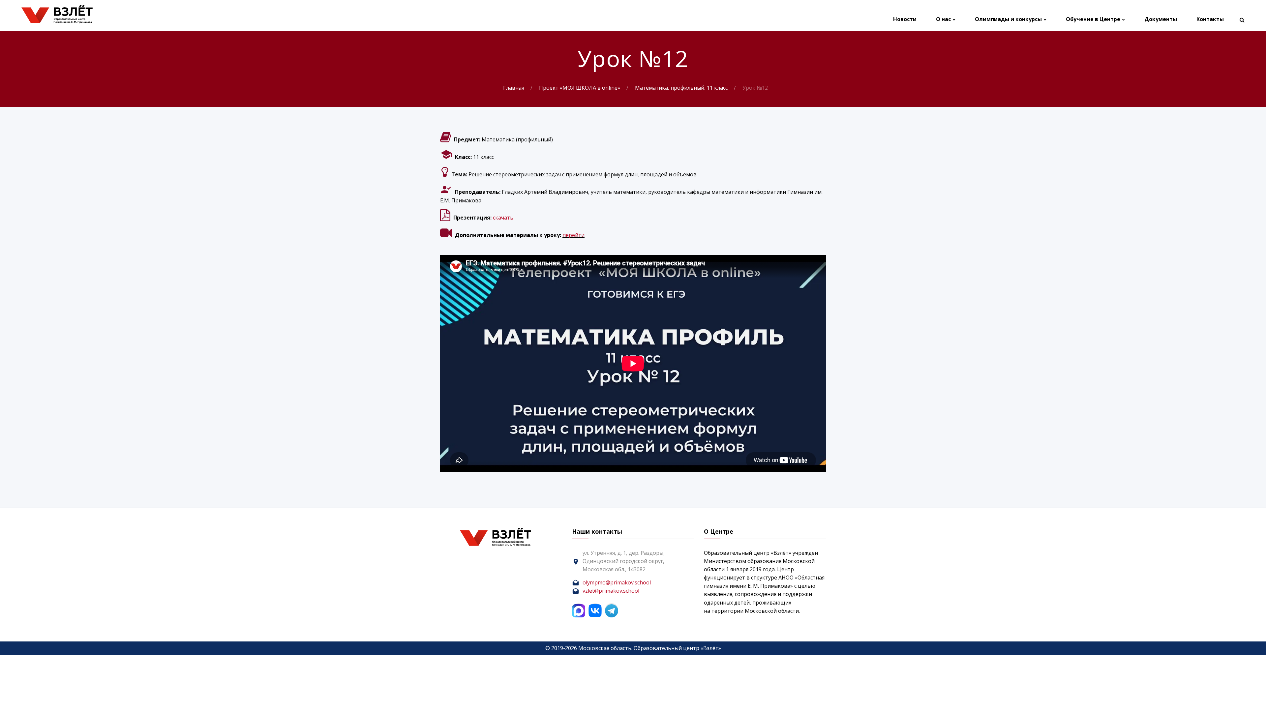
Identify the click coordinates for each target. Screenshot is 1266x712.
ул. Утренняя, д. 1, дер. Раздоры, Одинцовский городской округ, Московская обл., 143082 (624, 561)
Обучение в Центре (1093, 19)
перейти (573, 235)
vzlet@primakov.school (611, 590)
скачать (503, 217)
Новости (905, 19)
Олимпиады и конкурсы (1008, 19)
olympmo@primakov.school (617, 582)
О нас (943, 19)
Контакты (1210, 19)
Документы (1160, 19)
